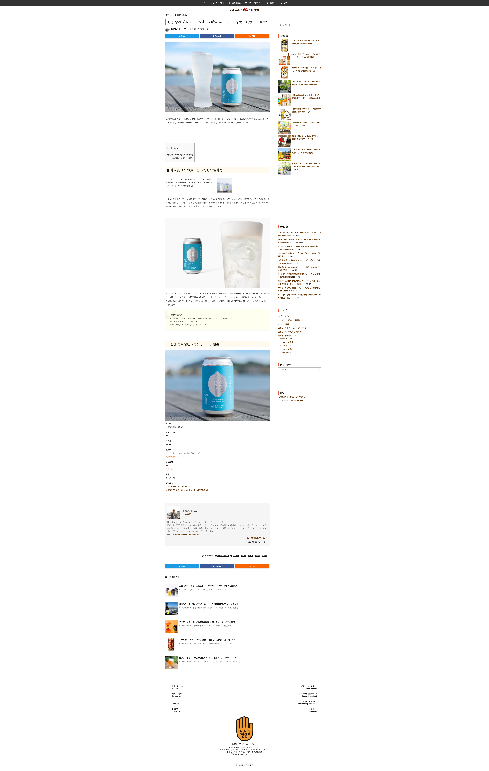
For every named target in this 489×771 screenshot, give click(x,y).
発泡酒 (264, 556)
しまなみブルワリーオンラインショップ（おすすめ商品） (187, 490)
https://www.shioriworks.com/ (186, 534)
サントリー (285, 352)
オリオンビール (286, 342)
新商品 (250, 556)
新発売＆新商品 (182, 15)
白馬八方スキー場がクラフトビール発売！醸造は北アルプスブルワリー (209, 604)
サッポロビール (287, 349)
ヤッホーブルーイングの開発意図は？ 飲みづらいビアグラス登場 (207, 622)
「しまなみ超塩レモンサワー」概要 (179, 158)
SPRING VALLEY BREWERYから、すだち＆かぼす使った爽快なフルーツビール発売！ (306, 166)
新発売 (257, 556)
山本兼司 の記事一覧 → (257, 537)
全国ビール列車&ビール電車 (290, 332)
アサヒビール (286, 338)
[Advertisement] (299, 199)
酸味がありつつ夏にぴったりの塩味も (180, 155)
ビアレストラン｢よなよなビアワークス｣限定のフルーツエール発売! (208, 657)
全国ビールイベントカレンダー (292, 328)
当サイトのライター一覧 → (257, 542)
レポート (284, 324)
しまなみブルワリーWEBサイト (177, 486)
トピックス (284, 316)
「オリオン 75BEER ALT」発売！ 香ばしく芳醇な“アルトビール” (207, 640)
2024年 (236, 556)
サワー (243, 556)
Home (169, 15)
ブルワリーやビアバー (289, 320)
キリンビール (286, 345)
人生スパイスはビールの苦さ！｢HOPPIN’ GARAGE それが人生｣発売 (208, 586)
